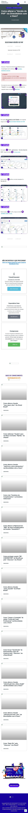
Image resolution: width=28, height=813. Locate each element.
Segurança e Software (17, 7)
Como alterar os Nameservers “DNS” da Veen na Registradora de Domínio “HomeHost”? (13, 527)
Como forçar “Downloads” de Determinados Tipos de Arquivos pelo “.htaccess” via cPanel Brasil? (12, 652)
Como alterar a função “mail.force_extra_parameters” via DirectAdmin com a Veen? (13, 466)
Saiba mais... (6, 410)
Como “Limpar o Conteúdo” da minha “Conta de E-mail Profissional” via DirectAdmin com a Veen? (13, 620)
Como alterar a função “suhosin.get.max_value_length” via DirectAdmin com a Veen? (13, 683)
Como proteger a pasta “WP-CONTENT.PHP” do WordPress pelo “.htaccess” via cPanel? (13, 558)
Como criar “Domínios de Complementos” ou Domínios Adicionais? (13, 496)
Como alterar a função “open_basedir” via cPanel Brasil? (11, 588)
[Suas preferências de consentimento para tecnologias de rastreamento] (25, 810)
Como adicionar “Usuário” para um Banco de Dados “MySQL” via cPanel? (14, 435)
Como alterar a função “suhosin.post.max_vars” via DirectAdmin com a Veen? (12, 714)
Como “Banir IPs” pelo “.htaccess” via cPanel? (10, 744)
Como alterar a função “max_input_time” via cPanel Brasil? (12, 405)
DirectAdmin (9, 7)
